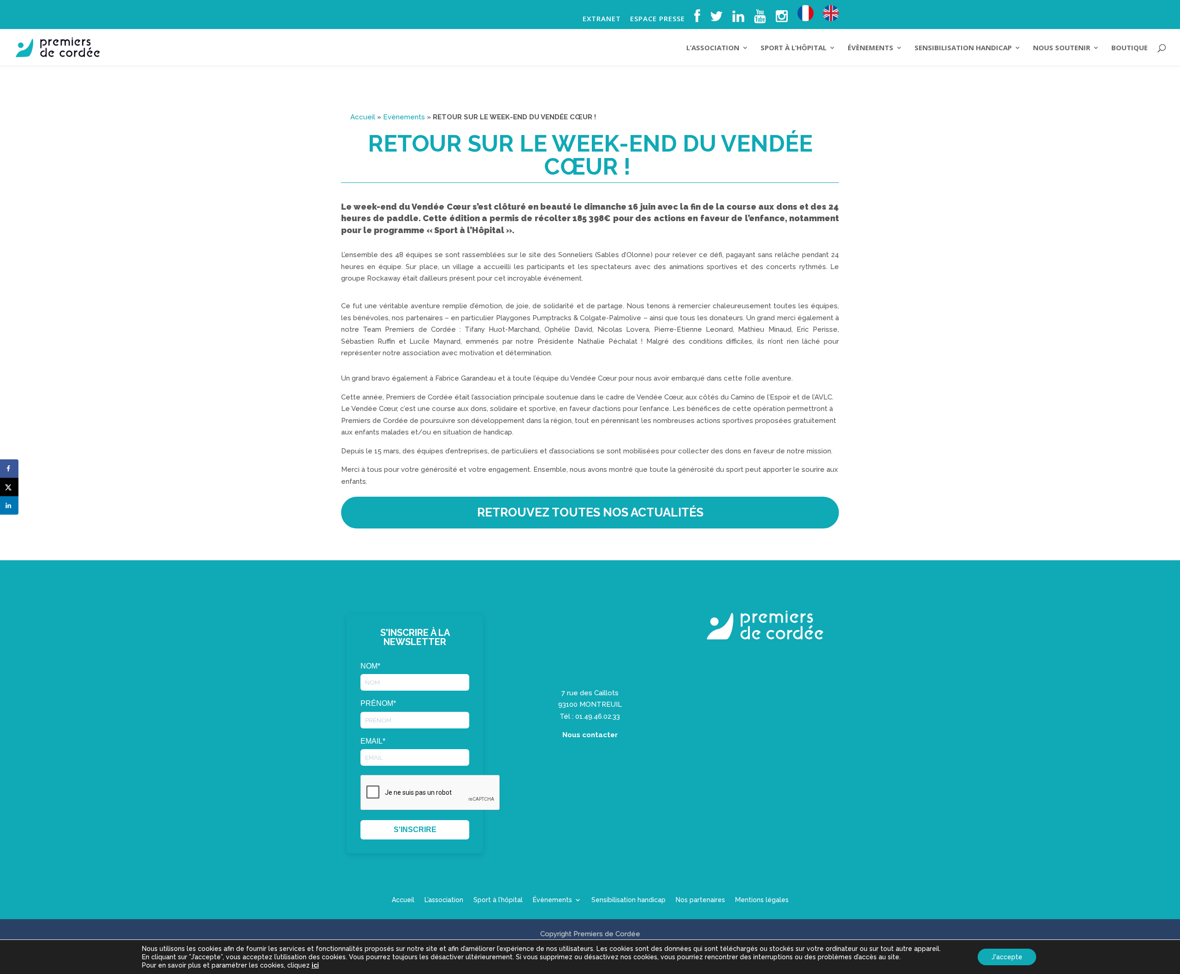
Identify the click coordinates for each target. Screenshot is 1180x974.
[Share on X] (9, 487)
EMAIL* (372, 741)
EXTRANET (602, 19)
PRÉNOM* (378, 703)
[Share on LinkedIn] (9, 505)
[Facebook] (697, 19)
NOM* (370, 666)
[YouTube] (760, 19)
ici (315, 965)
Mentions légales (762, 900)
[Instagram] (782, 19)
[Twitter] (716, 19)
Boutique (1129, 48)
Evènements (404, 117)
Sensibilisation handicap (963, 48)
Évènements (870, 48)
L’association (712, 48)
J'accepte (1006, 957)
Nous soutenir (1061, 48)
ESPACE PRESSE (657, 19)
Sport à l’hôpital (793, 48)
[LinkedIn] (738, 19)
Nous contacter (590, 735)
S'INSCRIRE (415, 829)
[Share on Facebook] (9, 468)
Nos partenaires (700, 900)
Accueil (362, 117)
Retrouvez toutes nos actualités (590, 512)
